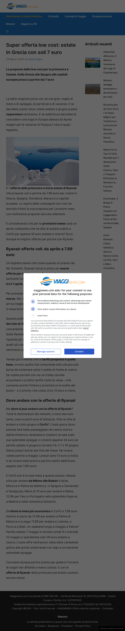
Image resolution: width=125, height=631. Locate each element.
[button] (62, 316)
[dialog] (62, 315)
